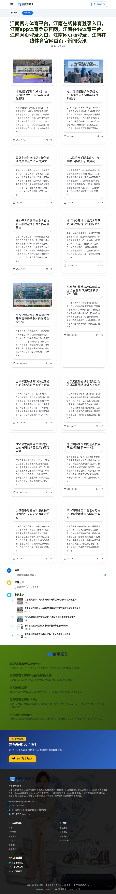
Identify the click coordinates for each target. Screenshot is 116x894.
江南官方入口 (17, 867)
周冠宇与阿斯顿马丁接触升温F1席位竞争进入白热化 (33, 159)
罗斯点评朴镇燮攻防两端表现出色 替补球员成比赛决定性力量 (83, 290)
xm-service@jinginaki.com (23, 801)
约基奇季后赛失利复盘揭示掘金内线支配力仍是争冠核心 (33, 514)
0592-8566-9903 (18, 806)
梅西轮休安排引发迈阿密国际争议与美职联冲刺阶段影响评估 (33, 318)
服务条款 (63, 832)
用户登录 (101, 4)
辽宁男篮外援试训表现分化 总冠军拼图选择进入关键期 (83, 383)
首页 (15, 13)
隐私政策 (63, 828)
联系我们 (12, 849)
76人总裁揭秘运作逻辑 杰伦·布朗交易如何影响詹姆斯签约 (82, 95)
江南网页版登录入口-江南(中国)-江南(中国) (62, 885)
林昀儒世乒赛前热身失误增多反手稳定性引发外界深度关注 (33, 224)
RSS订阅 (65, 840)
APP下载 (12, 832)
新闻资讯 (21, 587)
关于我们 (12, 845)
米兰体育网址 (17, 863)
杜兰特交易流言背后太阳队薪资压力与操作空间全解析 (83, 222)
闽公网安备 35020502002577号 (69, 889)
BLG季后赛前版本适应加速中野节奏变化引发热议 (83, 159)
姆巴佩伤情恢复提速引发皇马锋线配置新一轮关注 (83, 446)
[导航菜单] (12, 4)
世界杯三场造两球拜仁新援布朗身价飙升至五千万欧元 (33, 383)
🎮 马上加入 (24, 759)
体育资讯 (34, 587)
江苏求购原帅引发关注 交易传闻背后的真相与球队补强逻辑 (33, 95)
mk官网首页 (16, 871)
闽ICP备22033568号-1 (44, 889)
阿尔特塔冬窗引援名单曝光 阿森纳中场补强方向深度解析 (83, 514)
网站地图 (63, 836)
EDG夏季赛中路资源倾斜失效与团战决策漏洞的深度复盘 (33, 447)
